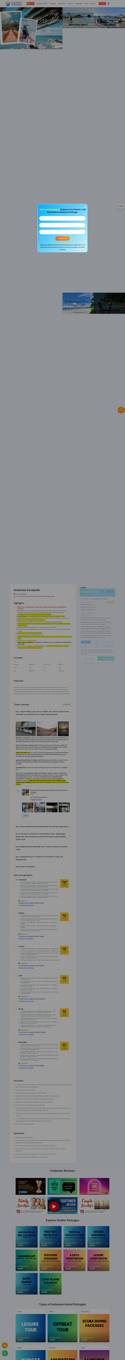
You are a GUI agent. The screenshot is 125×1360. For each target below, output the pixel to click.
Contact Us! (62, 238)
